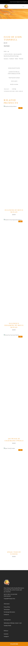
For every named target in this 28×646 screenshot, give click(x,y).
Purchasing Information (9, 612)
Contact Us (6, 614)
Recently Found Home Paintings (11, 56)
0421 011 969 (6, 594)
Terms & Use (7, 609)
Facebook (6, 634)
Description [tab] (14, 68)
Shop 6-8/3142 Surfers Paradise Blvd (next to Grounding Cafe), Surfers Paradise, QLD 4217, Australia (14, 589)
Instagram (6, 636)
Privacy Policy (7, 607)
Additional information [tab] (14, 72)
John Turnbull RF (17, 54)
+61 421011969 (14, 594)
